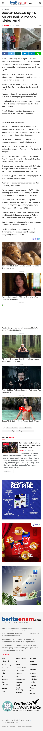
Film (3, 682)
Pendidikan (34, 676)
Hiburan (5, 680)
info (3, 691)
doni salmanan (25, 428)
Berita (9, 9)
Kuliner (18, 676)
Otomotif (33, 667)
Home (4, 9)
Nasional (33, 659)
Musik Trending (19, 689)
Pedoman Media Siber (10, 722)
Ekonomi (5, 668)
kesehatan (20, 670)
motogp (19, 682)
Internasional (21, 659)
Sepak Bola (33, 669)
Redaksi (15, 720)
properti (33, 685)
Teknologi (5, 661)
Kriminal (19, 673)
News (32, 662)
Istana (18, 662)
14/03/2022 (17, 25)
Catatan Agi (6, 665)
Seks (3, 673)
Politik (32, 682)
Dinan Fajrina (12, 428)
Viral (31, 691)
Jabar (18, 665)
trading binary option (25, 431)
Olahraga (33, 665)
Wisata (32, 694)
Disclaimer (25, 720)
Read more (7, 471)
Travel (32, 688)
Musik (18, 685)
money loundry (8, 431)
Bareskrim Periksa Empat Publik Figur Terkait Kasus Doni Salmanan (30, 445)
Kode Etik (5, 720)
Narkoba (19, 693)
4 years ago (30, 450)
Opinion (33, 673)
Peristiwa (33, 679)
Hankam (5, 677)
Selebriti (5, 685)
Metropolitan (21, 679)
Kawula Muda (21, 667)
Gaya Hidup (6, 671)
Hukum (4, 689)
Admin (6, 25)
